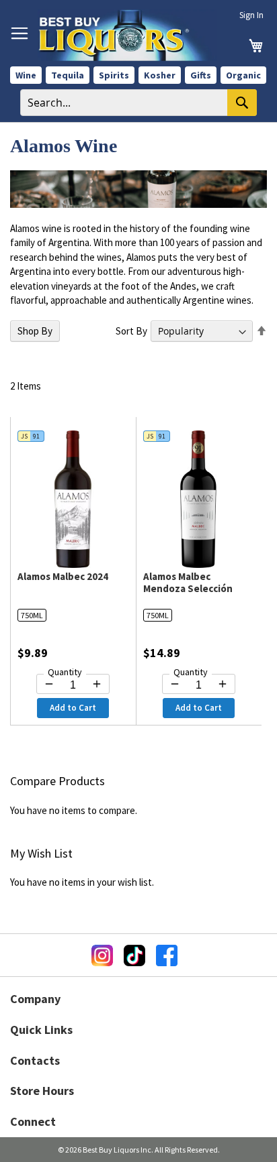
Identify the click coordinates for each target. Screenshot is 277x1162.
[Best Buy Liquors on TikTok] (134, 955)
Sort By (131, 331)
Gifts (200, 75)
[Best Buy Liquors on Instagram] (102, 955)
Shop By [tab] (34, 331)
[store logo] (127, 35)
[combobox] (138, 102)
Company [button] (35, 998)
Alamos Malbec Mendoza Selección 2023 (188, 588)
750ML (32, 615)
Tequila (67, 75)
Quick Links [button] (41, 1029)
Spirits (114, 75)
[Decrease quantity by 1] (49, 684)
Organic (243, 75)
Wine (25, 75)
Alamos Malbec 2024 (62, 576)
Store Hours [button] (42, 1090)
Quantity (65, 672)
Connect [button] (33, 1121)
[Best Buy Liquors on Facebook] (166, 955)
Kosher (159, 75)
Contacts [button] (35, 1060)
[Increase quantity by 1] (96, 684)
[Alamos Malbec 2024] (72, 564)
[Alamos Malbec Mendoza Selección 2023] (198, 564)
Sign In (251, 15)
